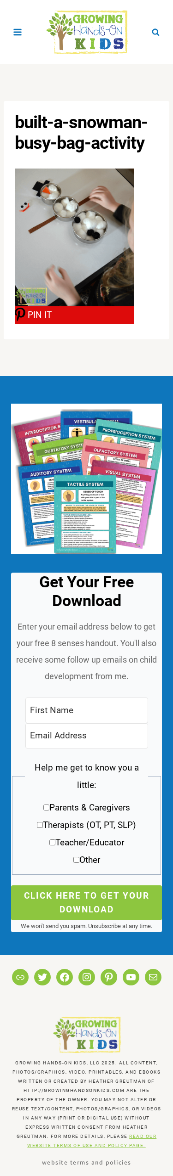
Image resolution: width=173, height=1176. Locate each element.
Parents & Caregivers (89, 807)
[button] (86, 817)
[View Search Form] (155, 32)
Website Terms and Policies (86, 1162)
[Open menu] (17, 32)
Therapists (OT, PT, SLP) (89, 825)
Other (89, 860)
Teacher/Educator (89, 842)
